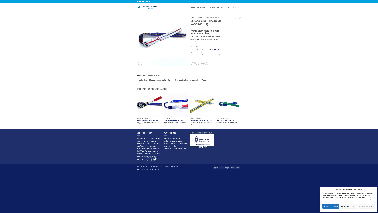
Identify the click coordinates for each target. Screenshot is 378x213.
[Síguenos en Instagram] (151, 159)
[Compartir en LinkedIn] (206, 63)
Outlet (204, 7)
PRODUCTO (200, 17)
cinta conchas (209, 55)
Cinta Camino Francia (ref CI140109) (175, 120)
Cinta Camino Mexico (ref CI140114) (148, 120)
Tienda (198, 7)
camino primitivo (200, 55)
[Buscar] (160, 7)
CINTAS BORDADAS (212, 17)
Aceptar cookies (331, 206)
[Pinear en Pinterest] (203, 63)
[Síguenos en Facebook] (147, 159)
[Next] (240, 110)
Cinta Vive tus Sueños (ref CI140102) (201, 120)
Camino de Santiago (202, 49)
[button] (374, 190)
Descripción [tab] (141, 75)
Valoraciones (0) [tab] (153, 75)
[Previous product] (239, 17)
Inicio (192, 7)
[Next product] (236, 17)
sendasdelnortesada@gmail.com (175, 148)
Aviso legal (141, 166)
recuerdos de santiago (196, 57)
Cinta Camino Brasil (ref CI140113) (227, 120)
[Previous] (137, 110)
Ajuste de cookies (366, 206)
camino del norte (212, 53)
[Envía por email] (199, 63)
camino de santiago (201, 53)
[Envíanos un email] (155, 159)
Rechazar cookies (349, 206)
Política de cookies (153, 166)
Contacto (212, 7)
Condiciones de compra (169, 166)
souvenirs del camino (203, 59)
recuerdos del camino (209, 57)
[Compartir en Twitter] (195, 63)
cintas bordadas (217, 55)
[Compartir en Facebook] (192, 63)
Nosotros (221, 7)
